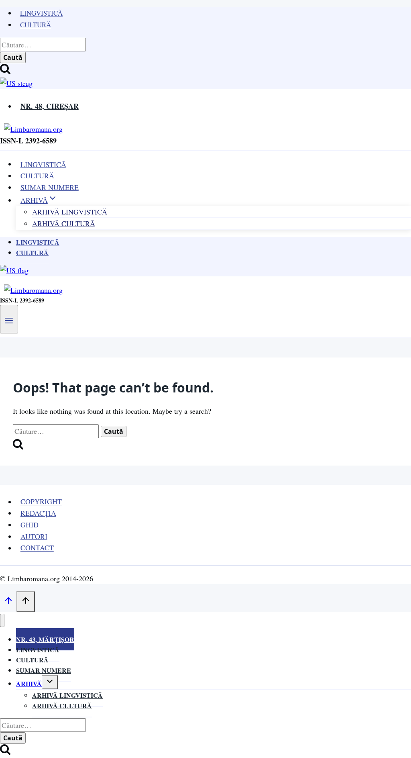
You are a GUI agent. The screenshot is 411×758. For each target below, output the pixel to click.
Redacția (38, 513)
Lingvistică (41, 13)
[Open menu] (9, 319)
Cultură (35, 24)
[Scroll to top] (8, 602)
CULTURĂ (37, 175)
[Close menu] (2, 620)
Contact (37, 548)
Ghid (29, 524)
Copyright (41, 502)
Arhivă (29, 683)
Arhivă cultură (62, 705)
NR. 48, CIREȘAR (49, 106)
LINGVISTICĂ (43, 164)
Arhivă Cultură (63, 223)
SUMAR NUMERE (49, 187)
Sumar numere (43, 670)
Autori (33, 536)
